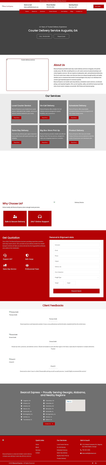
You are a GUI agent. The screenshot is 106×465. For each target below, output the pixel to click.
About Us (34, 11)
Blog (71, 11)
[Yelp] (95, 463)
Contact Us (79, 11)
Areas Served (53, 11)
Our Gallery (64, 11)
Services (42, 11)
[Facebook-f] (92, 463)
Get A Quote (98, 6)
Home (27, 11)
